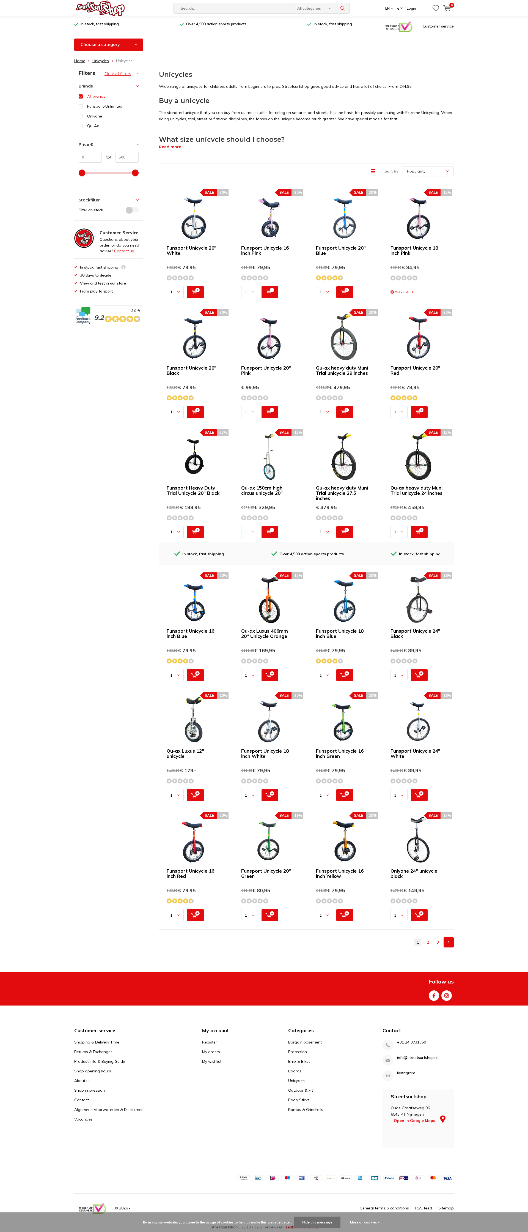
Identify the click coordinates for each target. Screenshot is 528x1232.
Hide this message (317, 1222)
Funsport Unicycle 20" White (191, 250)
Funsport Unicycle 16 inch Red (190, 873)
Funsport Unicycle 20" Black (191, 370)
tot (106, 157)
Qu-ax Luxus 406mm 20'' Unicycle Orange (264, 633)
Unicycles (100, 60)
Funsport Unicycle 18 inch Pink (414, 250)
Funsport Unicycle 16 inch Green (340, 753)
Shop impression (89, 1090)
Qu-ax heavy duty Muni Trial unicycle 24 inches (416, 490)
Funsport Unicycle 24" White (415, 753)
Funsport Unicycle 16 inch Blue (190, 633)
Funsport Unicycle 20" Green (266, 873)
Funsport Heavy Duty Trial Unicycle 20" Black (193, 490)
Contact (81, 1099)
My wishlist (211, 1061)
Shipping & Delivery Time (96, 1042)
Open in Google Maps (415, 1120)
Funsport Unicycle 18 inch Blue (340, 633)
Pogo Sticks (299, 1099)
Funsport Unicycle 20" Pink (266, 370)
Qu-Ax (93, 125)
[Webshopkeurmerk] (399, 26)
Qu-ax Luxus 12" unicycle (185, 753)
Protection (297, 1051)
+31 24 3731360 (411, 1042)
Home (79, 60)
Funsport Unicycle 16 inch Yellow (340, 873)
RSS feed (423, 1208)
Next (449, 942)
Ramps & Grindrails (305, 1109)
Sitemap (446, 1208)
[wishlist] (436, 8)
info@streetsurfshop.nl (417, 1057)
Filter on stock (91, 209)
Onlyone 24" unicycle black (414, 873)
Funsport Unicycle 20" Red (415, 370)
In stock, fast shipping (100, 23)
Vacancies (83, 1119)
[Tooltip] (123, 268)
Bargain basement (305, 1042)
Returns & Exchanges (93, 1051)
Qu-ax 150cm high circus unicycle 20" (262, 490)
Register (209, 1042)
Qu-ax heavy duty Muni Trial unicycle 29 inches (342, 370)
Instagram (446, 995)
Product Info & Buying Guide (99, 1061)
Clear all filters (118, 73)
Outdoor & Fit (300, 1090)
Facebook (434, 995)
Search (343, 8)
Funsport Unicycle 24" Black (415, 633)
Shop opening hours (92, 1071)
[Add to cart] (195, 292)
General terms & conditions (384, 1208)
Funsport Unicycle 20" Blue (341, 250)
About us (82, 1080)
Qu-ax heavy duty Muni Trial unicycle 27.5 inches (342, 493)
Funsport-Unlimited (104, 106)
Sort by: (392, 171)
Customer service (438, 26)
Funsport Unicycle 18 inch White (265, 753)
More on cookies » (365, 1222)
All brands (96, 96)
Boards (294, 1071)
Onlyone (94, 116)
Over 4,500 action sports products (216, 23)
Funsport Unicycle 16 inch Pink (265, 250)
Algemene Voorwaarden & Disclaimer (108, 1109)
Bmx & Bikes (299, 1061)
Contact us (124, 250)
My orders (211, 1051)
